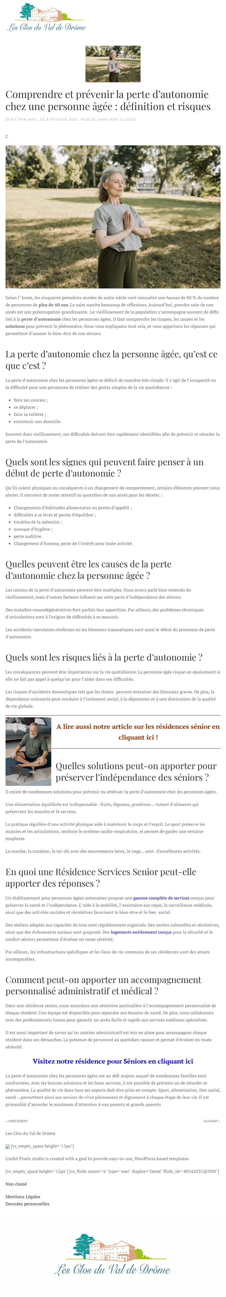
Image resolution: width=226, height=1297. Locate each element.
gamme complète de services (161, 898)
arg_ (33, 119)
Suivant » (212, 1121)
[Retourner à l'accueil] (47, 17)
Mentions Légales (23, 1197)
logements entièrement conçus (141, 932)
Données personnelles (27, 1204)
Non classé (123, 119)
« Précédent (17, 1121)
